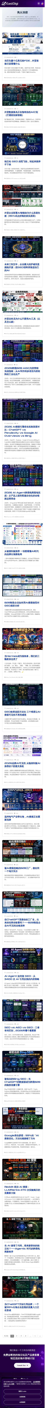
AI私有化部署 (9, 77)
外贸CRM (11, 127)
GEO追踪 (13, 728)
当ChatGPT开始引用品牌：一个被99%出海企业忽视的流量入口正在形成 (21, 1307)
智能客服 (17, 516)
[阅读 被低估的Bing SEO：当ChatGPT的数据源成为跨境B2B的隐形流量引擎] (22, 1062)
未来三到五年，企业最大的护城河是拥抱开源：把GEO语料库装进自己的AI (21, 267)
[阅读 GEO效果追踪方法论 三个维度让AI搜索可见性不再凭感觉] (22, 694)
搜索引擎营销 (18, 1101)
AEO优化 (8, 1044)
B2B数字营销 (22, 392)
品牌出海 (21, 568)
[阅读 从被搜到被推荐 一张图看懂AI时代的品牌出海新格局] (22, 534)
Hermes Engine (16, 1269)
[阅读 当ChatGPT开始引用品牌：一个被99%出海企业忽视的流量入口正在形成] (22, 1287)
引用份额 (20, 728)
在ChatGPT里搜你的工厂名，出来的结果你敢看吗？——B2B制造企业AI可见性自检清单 (22, 922)
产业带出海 (15, 833)
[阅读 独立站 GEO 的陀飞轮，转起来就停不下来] (22, 144)
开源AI (23, 284)
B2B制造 (8, 833)
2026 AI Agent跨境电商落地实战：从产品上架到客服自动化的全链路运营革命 (22, 495)
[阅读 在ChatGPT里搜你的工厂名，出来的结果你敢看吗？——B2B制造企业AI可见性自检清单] (22, 902)
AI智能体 (8, 284)
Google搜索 (19, 1152)
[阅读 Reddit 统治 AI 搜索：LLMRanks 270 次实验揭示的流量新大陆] (22, 1170)
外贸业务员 (19, 333)
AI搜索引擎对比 (14, 458)
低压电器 (20, 833)
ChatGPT (14, 568)
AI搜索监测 (8, 728)
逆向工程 (22, 621)
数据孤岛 (16, 127)
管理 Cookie (22, 1391)
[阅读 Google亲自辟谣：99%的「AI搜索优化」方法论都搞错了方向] (22, 1118)
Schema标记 (21, 1326)
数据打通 (20, 127)
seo (19, 178)
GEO (12, 178)
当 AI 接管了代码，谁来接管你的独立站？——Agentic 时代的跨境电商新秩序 (22, 1248)
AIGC (7, 392)
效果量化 (24, 728)
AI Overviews (9, 516)
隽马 (17, 677)
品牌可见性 (18, 782)
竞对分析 (18, 621)
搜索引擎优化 (26, 568)
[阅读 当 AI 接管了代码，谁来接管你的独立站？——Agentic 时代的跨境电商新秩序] (22, 1228)
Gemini (15, 1211)
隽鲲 (19, 677)
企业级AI (20, 77)
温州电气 (24, 833)
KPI (16, 728)
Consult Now (21, 1365)
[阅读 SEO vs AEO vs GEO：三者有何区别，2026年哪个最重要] (22, 1010)
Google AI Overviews (24, 1211)
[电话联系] (42, 1358)
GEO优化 (12, 284)
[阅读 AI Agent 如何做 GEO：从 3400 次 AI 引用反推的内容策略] (22, 959)
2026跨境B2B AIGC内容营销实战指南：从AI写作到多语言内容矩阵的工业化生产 (22, 371)
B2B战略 (11, 621)
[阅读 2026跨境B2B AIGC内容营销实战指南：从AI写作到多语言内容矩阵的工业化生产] (22, 351)
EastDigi (20, 993)
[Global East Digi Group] (42, 3)
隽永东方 (24, 127)
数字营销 (21, 1269)
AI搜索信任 (8, 885)
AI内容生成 (11, 392)
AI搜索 (9, 568)
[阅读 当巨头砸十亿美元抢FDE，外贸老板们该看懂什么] (22, 43)
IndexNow (12, 1101)
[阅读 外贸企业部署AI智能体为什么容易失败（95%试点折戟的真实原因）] (22, 196)
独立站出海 (24, 782)
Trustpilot (19, 885)
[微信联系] (42, 1352)
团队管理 (15, 333)
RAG (23, 1152)
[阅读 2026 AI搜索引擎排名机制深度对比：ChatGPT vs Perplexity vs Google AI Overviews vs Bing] (22, 409)
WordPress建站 (18, 284)
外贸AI (24, 77)
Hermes (7, 677)
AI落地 (13, 77)
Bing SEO (8, 1101)
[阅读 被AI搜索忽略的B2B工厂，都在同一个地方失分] (22, 851)
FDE (17, 77)
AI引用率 (10, 993)
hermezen (16, 178)
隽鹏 (22, 677)
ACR (7, 993)
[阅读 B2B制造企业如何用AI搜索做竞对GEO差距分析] (22, 585)
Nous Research (12, 677)
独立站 (21, 178)
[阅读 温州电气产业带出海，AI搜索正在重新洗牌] (22, 799)
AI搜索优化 (8, 178)
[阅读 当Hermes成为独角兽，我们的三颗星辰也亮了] (22, 639)
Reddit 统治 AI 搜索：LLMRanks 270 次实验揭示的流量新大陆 (22, 1190)
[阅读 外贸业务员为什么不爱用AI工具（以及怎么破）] (22, 301)
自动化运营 (21, 516)
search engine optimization (24, 1044)
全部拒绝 (22, 1396)
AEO (7, 568)
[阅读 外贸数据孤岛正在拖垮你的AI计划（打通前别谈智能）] (22, 95)
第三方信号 (24, 885)
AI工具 (7, 333)
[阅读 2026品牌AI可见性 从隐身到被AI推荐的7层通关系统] (22, 746)
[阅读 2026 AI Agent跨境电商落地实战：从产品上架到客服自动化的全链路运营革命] (22, 475)
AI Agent (8, 1269)
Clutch (12, 885)
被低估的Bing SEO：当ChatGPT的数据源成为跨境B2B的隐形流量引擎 (22, 1082)
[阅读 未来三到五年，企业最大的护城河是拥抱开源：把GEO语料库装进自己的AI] (22, 247)
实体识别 (20, 941)
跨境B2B (23, 1101)
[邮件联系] (42, 1364)
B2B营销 (12, 1044)
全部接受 (22, 1402)
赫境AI (24, 178)
